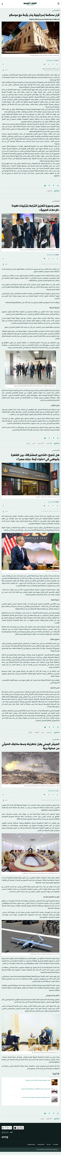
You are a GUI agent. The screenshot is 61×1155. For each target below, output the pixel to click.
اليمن (42, 1118)
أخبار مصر (49, 443)
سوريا (28, 443)
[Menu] (58, 4)
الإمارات (37, 732)
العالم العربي (55, 10)
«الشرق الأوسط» (50, 60)
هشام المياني (51, 502)
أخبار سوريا (41, 443)
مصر (34, 443)
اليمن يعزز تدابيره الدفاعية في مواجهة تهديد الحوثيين (35, 1089)
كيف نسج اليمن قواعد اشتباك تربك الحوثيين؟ (37, 1080)
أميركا (30, 732)
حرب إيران (49, 732)
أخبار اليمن (49, 1118)
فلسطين (49, 191)
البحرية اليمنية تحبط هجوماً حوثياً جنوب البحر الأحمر (36, 1097)
